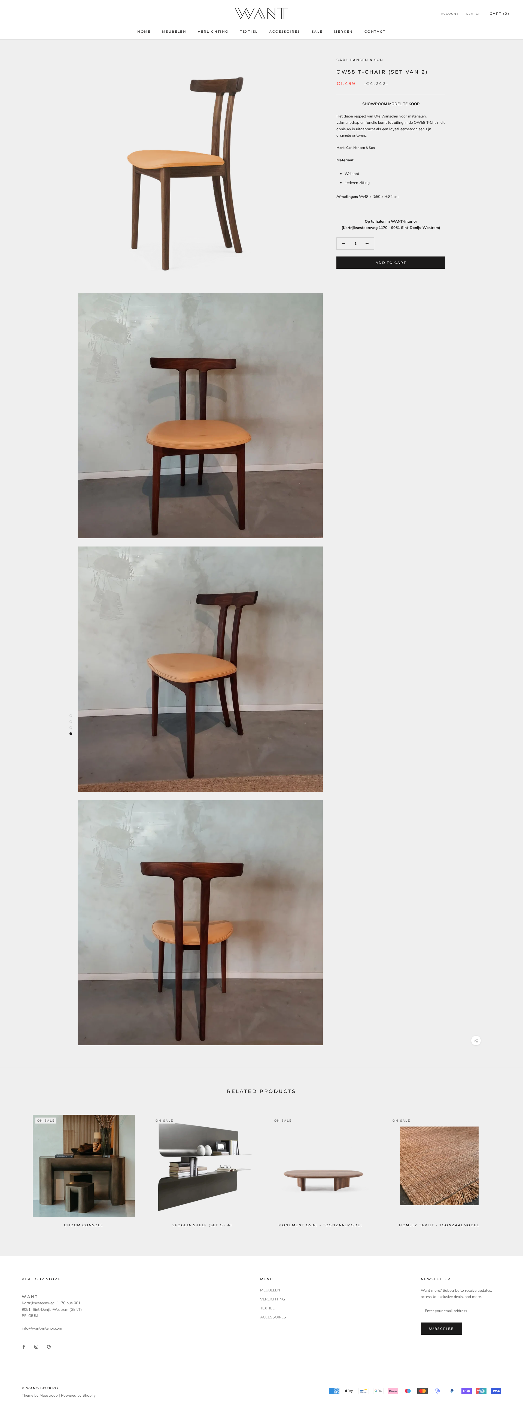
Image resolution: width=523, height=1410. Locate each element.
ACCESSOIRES (284, 31)
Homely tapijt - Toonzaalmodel (439, 1225)
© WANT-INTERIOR (40, 1388)
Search (473, 14)
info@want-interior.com (42, 1328)
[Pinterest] (49, 1346)
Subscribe (441, 1329)
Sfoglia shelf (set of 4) (202, 1225)
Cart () (499, 13)
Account (450, 14)
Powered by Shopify (78, 1395)
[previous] (17, 1168)
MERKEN (343, 31)
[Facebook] (24, 1346)
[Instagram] (36, 1346)
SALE (317, 31)
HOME (144, 31)
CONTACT (375, 31)
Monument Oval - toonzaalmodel (320, 1225)
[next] (506, 1168)
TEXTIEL (249, 31)
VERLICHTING (213, 31)
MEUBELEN (174, 31)
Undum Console (83, 1225)
